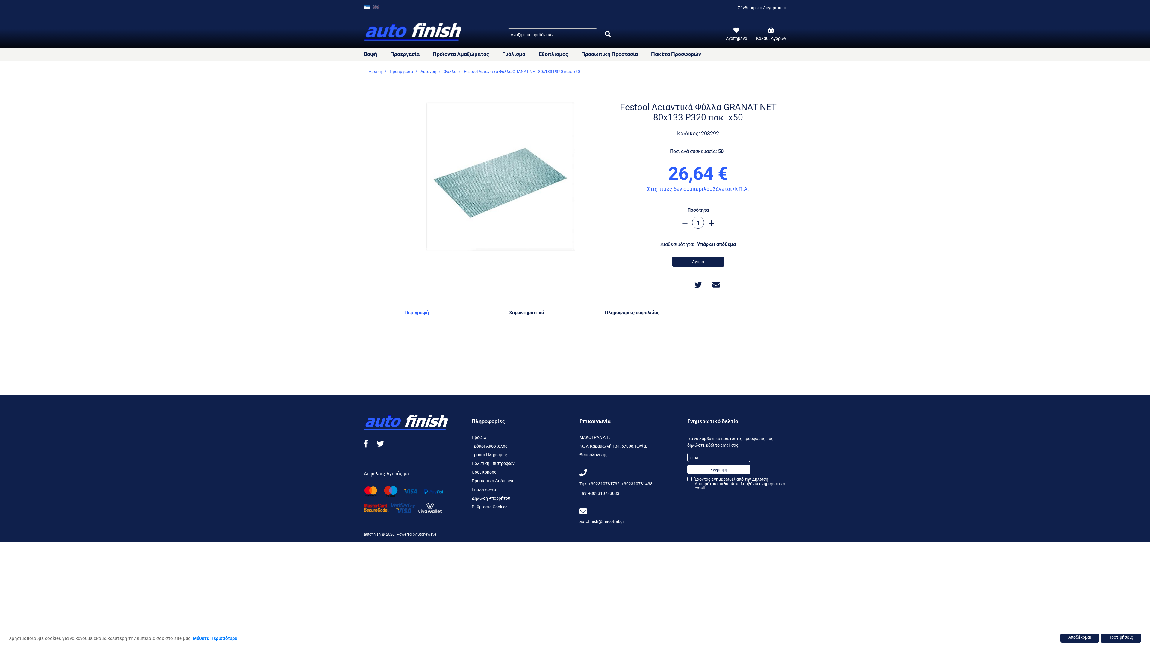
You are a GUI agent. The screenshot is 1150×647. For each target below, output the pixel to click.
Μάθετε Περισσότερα (215, 638)
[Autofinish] (413, 32)
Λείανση (428, 71)
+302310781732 (604, 483)
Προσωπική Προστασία (609, 54)
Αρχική (375, 71)
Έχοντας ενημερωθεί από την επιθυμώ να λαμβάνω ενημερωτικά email (740, 483)
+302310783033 (603, 493)
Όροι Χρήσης (484, 472)
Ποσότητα (698, 210)
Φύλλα (450, 71)
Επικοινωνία (484, 489)
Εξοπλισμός (553, 54)
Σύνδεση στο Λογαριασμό (762, 7)
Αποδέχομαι (1079, 637)
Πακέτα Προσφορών (676, 54)
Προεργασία (405, 54)
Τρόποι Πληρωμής (489, 454)
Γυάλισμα (513, 54)
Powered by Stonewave (416, 534)
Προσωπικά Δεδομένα (493, 480)
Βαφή (370, 54)
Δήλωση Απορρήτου (491, 498)
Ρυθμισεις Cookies (489, 507)
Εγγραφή (718, 469)
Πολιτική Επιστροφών (493, 463)
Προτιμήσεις (1120, 637)
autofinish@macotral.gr (601, 521)
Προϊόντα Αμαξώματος (461, 54)
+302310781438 (637, 483)
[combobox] (552, 34)
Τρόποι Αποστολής (490, 446)
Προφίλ (479, 437)
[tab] (417, 313)
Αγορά (698, 261)
